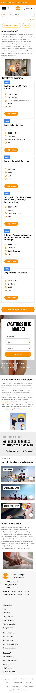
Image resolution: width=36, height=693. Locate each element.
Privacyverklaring (28, 686)
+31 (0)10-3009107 (11, 582)
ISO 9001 (8, 682)
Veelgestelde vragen (10, 672)
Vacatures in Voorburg (11, 451)
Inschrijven (29, 8)
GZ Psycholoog (9, 367)
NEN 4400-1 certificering (26, 679)
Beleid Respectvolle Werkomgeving (18, 690)
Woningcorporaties (9, 624)
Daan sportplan (8, 640)
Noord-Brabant (11, 402)
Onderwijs (6, 613)
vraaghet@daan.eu (11, 585)
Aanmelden (18, 354)
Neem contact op (8, 657)
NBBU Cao (28, 682)
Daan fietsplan (8, 637)
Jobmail (26, 25)
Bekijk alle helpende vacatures (17, 309)
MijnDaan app (7, 668)
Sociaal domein (8, 616)
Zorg (4, 609)
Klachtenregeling (16, 686)
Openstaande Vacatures (11, 25)
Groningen (4, 402)
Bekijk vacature (11, 113)
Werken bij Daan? (18, 682)
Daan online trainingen (10, 644)
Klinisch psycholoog (26, 367)
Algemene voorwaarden (10, 679)
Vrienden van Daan (9, 648)
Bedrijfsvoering (8, 628)
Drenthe (19, 402)
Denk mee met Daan (10, 660)
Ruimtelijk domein (9, 620)
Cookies (6, 686)
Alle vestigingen (8, 664)
